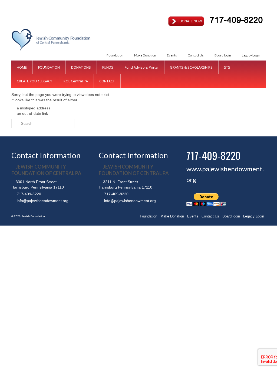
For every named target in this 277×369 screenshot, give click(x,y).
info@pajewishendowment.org (42, 201)
